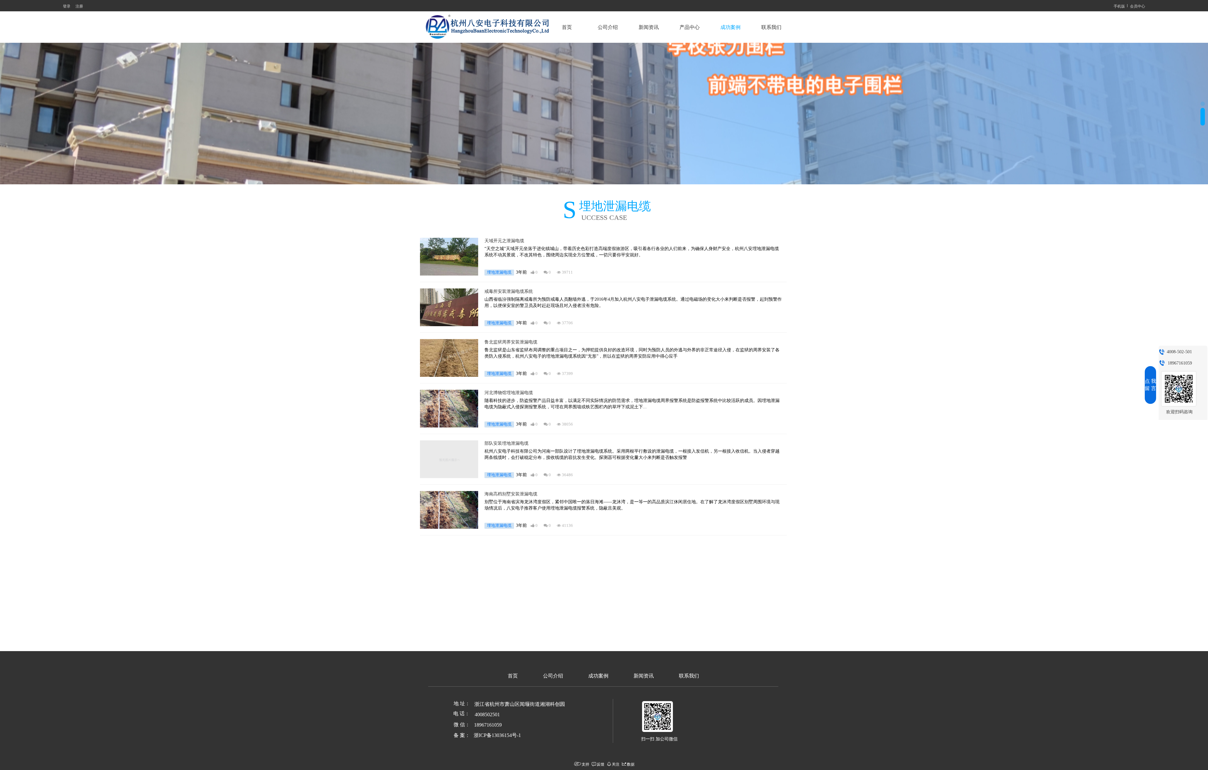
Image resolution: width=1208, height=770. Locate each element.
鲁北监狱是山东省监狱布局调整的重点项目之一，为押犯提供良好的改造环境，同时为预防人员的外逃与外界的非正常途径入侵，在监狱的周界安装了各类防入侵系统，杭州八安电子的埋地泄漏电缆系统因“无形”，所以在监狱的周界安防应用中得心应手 (632, 353)
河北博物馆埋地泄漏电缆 (508, 392)
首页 (567, 27)
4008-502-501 (1179, 351)
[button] (1202, 104)
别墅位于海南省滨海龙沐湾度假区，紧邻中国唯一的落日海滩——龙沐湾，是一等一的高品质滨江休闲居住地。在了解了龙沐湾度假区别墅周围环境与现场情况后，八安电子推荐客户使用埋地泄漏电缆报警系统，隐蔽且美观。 (632, 505)
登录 (66, 5)
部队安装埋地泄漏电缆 (506, 443)
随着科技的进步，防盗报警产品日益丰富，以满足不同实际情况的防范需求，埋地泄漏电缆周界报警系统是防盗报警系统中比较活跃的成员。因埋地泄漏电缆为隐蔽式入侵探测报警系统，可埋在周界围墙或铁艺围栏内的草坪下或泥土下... (632, 403)
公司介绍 (608, 27)
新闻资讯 (649, 27)
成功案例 (730, 27)
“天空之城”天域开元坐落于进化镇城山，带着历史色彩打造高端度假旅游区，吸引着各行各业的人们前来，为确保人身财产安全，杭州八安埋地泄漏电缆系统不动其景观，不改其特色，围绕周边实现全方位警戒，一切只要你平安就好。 (631, 251)
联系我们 (771, 27)
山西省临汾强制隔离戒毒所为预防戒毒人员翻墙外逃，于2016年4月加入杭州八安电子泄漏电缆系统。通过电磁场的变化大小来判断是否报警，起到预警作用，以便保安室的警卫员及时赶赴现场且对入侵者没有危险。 (633, 302)
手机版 (1119, 5)
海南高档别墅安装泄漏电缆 (510, 494)
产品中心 (690, 27)
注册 (79, 5)
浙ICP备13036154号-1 (497, 735)
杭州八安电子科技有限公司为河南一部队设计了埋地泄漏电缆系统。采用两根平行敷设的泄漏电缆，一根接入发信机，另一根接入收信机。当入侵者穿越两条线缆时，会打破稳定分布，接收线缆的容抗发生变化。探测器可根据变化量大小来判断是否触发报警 (632, 454)
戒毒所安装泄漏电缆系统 (508, 291)
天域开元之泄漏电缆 (504, 240)
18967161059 (1180, 363)
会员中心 (1137, 5)
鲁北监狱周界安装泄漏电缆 (510, 342)
